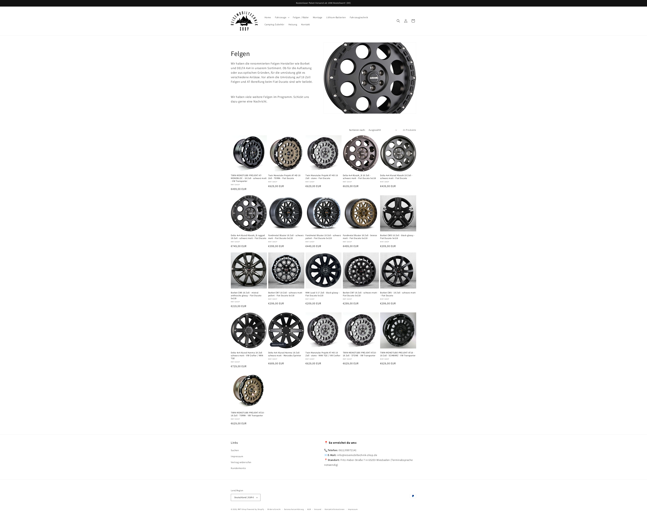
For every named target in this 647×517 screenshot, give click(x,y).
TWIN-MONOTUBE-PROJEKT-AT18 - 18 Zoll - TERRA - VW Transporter (248, 414)
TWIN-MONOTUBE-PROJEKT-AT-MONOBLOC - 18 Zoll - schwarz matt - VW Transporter (249, 178)
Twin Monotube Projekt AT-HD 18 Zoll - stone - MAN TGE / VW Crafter (322, 354)
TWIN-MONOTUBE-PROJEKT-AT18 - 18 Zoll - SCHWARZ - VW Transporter (397, 354)
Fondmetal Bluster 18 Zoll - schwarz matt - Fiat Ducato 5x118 (286, 237)
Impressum (237, 456)
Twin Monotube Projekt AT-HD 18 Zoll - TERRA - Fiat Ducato (284, 177)
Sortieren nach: (357, 129)
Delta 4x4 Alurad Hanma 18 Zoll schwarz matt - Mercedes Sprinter (284, 354)
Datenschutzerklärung (294, 509)
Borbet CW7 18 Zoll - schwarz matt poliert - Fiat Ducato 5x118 (285, 294)
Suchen (235, 450)
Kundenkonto (238, 468)
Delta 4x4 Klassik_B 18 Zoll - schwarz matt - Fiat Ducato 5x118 (359, 177)
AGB (309, 509)
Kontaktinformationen (335, 509)
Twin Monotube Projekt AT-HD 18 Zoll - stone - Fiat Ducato (321, 177)
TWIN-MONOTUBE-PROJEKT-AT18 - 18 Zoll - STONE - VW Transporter (360, 354)
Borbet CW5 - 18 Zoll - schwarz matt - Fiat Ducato (397, 294)
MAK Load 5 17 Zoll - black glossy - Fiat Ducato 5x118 (322, 294)
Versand (317, 509)
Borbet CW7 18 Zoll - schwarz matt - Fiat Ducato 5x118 (360, 294)
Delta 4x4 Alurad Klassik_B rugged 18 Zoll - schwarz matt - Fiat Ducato (248, 237)
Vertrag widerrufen (241, 462)
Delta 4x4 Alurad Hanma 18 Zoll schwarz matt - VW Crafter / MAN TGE (247, 355)
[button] (282, 17)
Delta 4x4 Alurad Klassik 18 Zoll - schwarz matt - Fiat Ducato (396, 177)
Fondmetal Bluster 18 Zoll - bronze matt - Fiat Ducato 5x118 (360, 237)
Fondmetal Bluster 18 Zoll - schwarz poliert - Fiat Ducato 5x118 (323, 237)
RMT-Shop (242, 509)
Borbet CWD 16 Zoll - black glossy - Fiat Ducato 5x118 (397, 237)
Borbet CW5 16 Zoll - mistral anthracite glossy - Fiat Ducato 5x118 (246, 295)
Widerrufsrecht (274, 509)
